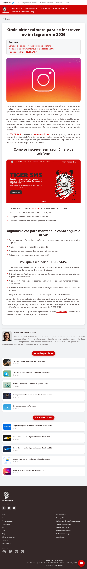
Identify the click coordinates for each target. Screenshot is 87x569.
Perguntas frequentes (29, 3)
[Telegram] (9, 508)
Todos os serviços (31, 8)
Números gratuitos (46, 3)
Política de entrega (62, 527)
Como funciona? (17, 8)
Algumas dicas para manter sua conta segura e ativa (31, 49)
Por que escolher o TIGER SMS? (23, 52)
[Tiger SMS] (5, 10)
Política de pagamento (63, 524)
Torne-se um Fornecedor (20, 12)
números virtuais (42, 134)
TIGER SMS (15, 134)
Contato (67, 3)
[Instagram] (4, 508)
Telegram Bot (6, 3)
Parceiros (59, 3)
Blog (32, 12)
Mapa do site (60, 537)
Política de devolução (63, 534)
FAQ (3, 531)
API (18, 3)
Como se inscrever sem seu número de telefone (30, 46)
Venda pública (60, 518)
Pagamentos (6, 524)
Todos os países (44, 8)
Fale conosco (6, 543)
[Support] (81, 563)
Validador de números (59, 8)
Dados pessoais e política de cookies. (68, 521)
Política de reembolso (63, 531)
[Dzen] (14, 508)
